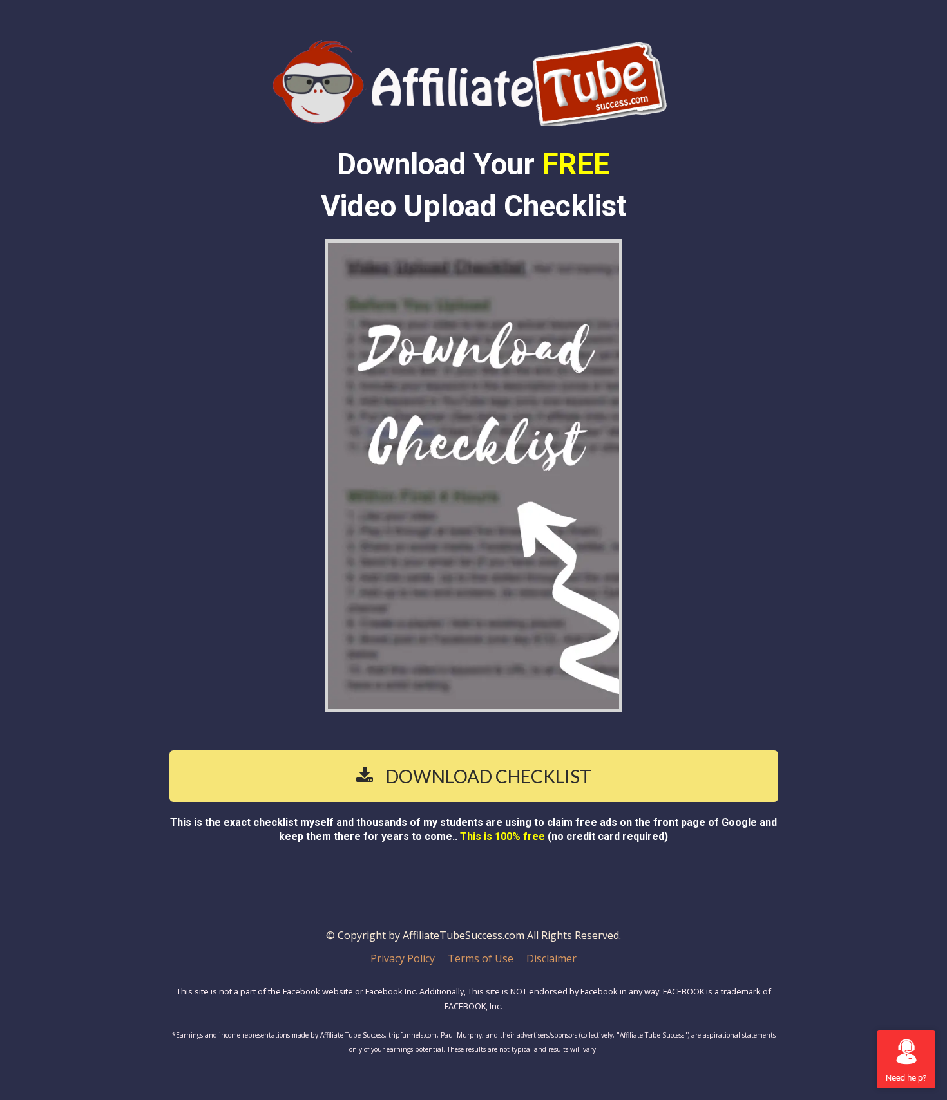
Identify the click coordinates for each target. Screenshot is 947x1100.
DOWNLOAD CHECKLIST (488, 776)
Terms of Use (480, 959)
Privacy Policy (402, 959)
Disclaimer (551, 959)
